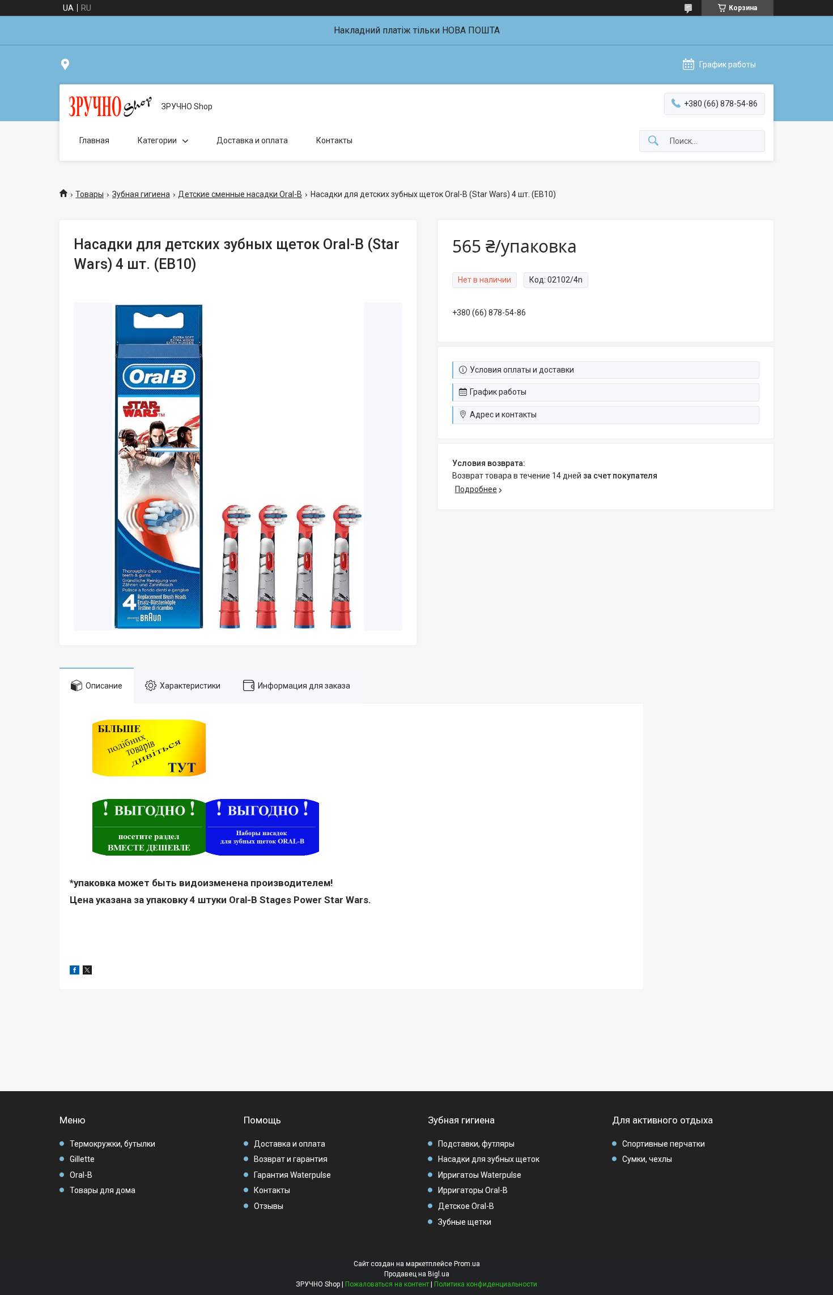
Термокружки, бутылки (112, 1143)
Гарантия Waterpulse (292, 1174)
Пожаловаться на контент (387, 1284)
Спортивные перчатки (663, 1143)
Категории (157, 140)
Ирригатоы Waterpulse (479, 1174)
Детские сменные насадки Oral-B (240, 194)
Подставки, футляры (476, 1143)
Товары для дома (102, 1190)
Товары (89, 194)
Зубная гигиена (141, 194)
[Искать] (653, 141)
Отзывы (268, 1206)
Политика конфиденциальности (485, 1284)
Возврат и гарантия (291, 1159)
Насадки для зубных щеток (488, 1159)
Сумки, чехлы (647, 1159)
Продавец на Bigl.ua (416, 1274)
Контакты (334, 140)
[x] (87, 971)
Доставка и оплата (252, 140)
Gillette (82, 1159)
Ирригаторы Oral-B (473, 1190)
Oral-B (81, 1174)
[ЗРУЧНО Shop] (110, 107)
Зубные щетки (464, 1221)
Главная (94, 140)
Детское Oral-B (466, 1206)
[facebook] (74, 971)
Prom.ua (467, 1264)
